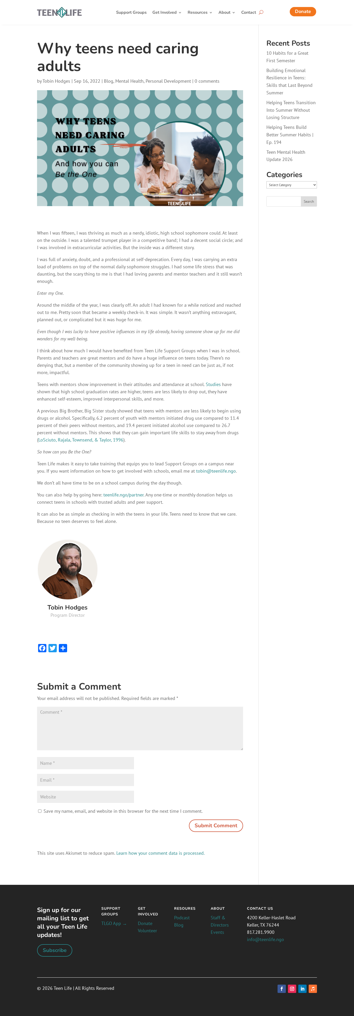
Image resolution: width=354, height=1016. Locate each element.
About (224, 13)
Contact (248, 13)
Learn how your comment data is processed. (160, 853)
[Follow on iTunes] (313, 989)
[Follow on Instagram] (292, 989)
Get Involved (164, 13)
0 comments (207, 81)
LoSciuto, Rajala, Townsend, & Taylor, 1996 (80, 440)
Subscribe (55, 950)
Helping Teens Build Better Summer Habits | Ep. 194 (289, 134)
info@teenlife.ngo (265, 939)
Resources (198, 13)
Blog (108, 81)
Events (217, 932)
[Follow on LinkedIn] (302, 989)
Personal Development (168, 81)
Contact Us (260, 908)
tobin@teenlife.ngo (215, 471)
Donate (303, 11)
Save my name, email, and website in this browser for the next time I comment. (123, 811)
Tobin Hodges (56, 81)
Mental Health (129, 81)
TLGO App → (114, 923)
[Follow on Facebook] (282, 989)
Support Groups (131, 13)
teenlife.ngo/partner (123, 495)
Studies (213, 384)
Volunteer (147, 931)
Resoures (185, 908)
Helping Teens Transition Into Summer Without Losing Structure (291, 110)
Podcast (182, 918)
